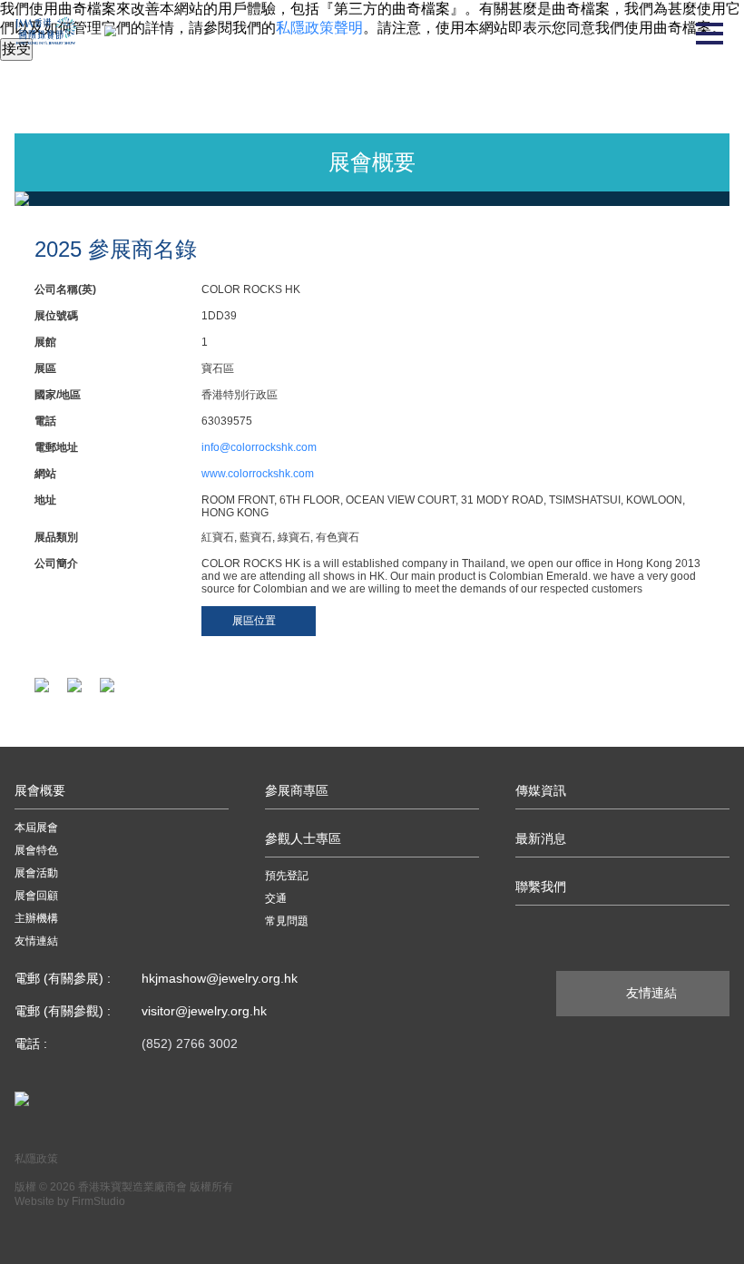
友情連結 (36, 941)
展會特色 (36, 850)
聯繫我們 (540, 886)
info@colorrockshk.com (259, 447)
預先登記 (286, 875)
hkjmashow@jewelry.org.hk (220, 978)
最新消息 (540, 838)
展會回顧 (36, 895)
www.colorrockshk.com (257, 473)
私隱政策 (36, 1158)
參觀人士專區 (303, 838)
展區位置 (254, 620)
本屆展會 (36, 827)
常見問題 (286, 921)
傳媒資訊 (540, 790)
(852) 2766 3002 (190, 1043)
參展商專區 (296, 790)
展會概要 (40, 790)
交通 (276, 898)
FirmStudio (98, 1201)
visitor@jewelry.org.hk (204, 1011)
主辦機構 (36, 918)
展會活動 (36, 873)
